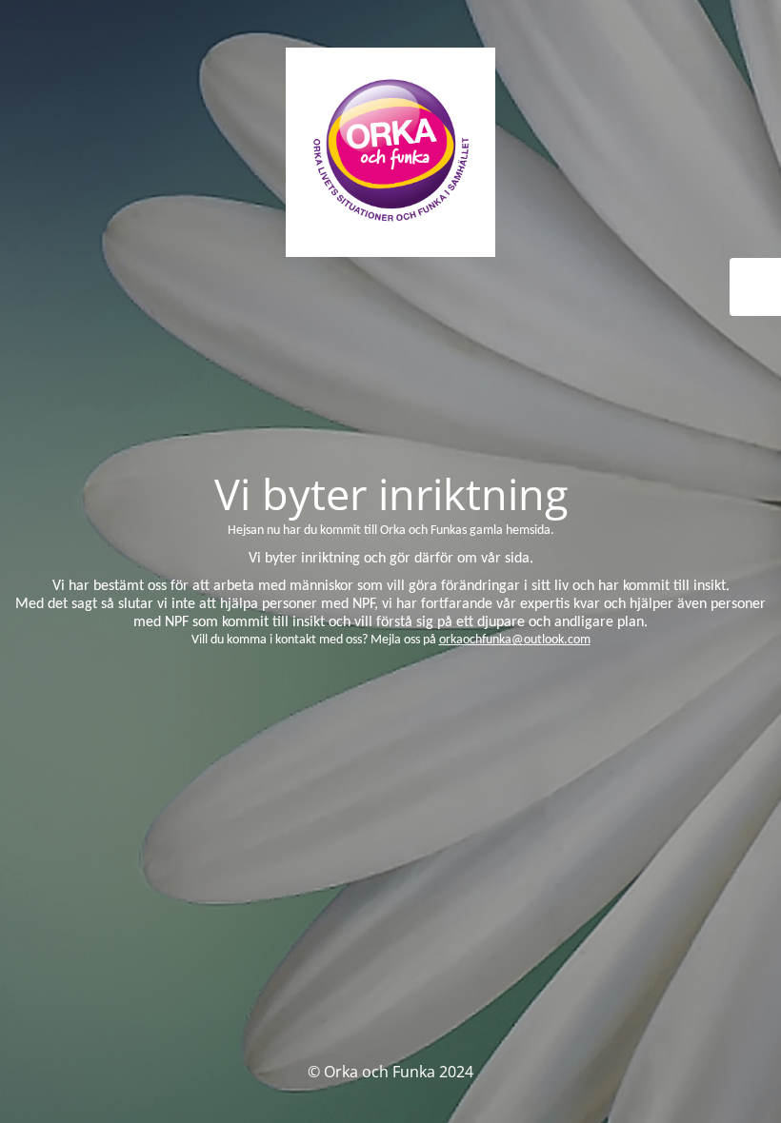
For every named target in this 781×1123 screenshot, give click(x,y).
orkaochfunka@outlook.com (515, 640)
